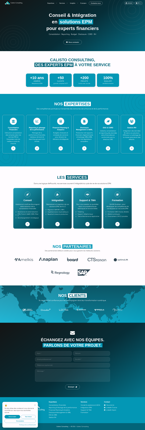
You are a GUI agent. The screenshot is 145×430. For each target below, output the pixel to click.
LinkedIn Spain (111, 410)
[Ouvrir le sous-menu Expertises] (57, 3)
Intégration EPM (86, 407)
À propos (83, 3)
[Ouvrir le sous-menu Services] (67, 3)
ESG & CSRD (53, 415)
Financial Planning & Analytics (59, 410)
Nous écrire (110, 405)
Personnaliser (20, 421)
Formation (84, 412)
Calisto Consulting (62, 426)
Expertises (50, 3)
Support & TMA (86, 410)
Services (62, 3)
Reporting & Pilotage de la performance (63, 407)
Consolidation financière (57, 405)
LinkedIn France (111, 407)
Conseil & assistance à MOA (90, 405)
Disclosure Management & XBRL (60, 412)
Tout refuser (28, 416)
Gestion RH (52, 417)
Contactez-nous (96, 3)
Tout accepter (12, 416)
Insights (72, 3)
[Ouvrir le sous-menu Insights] (78, 3)
